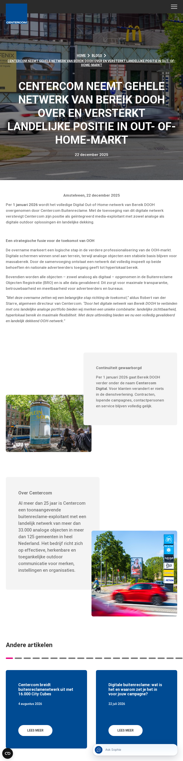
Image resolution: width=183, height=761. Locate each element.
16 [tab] (143, 658)
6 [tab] (54, 658)
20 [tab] (179, 658)
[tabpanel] (46, 709)
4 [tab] (36, 658)
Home (81, 55)
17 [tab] (152, 658)
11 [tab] (98, 658)
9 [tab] (80, 658)
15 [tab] (134, 658)
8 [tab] (71, 658)
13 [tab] (116, 658)
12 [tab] (107, 658)
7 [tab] (63, 658)
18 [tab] (161, 658)
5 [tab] (45, 658)
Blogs (97, 55)
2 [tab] (18, 658)
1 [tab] (9, 658)
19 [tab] (170, 658)
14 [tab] (125, 658)
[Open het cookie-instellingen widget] (7, 753)
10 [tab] (89, 658)
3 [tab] (27, 658)
